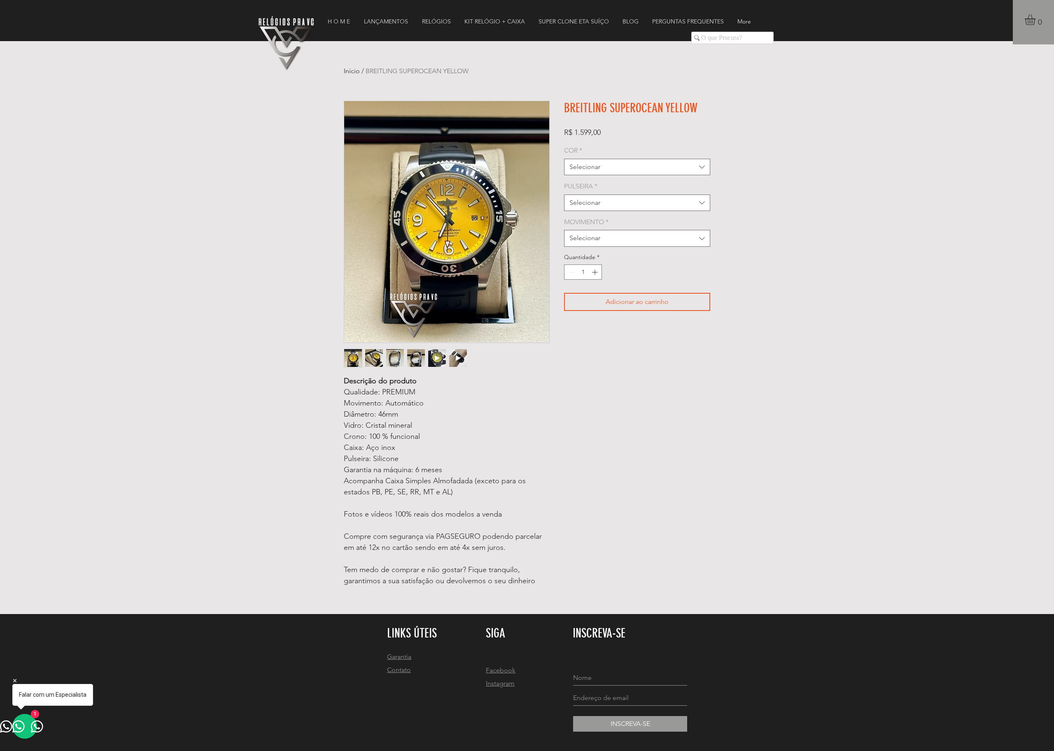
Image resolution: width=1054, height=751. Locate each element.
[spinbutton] (583, 272)
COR (573, 150)
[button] (1036, 19)
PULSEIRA (580, 186)
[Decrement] (570, 272)
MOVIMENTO (586, 222)
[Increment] (595, 272)
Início (352, 71)
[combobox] (637, 167)
